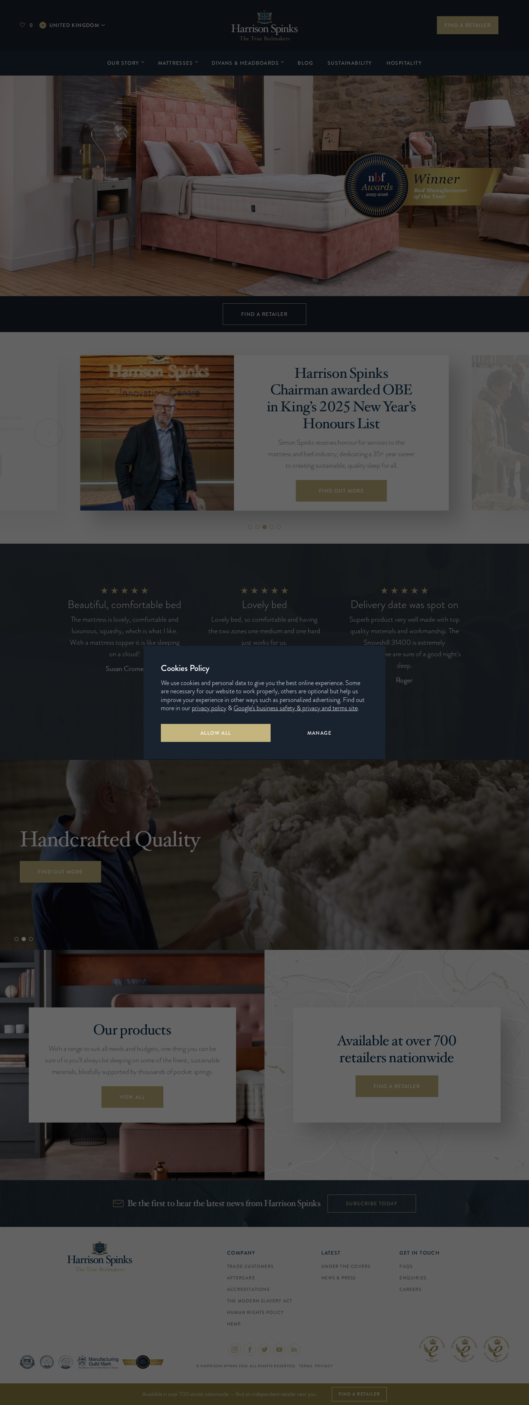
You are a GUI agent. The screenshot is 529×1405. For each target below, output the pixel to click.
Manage (319, 733)
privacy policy (209, 708)
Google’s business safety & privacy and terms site (296, 708)
